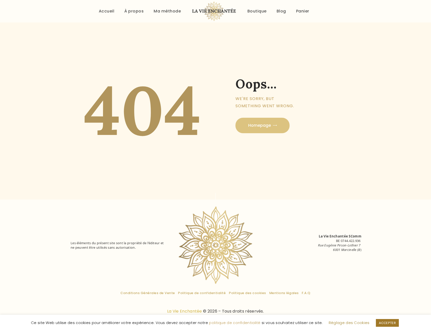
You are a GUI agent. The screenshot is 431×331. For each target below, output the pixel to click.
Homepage (259, 125)
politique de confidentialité (234, 322)
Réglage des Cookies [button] (349, 322)
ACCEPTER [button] (387, 323)
